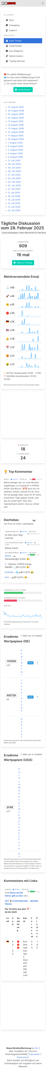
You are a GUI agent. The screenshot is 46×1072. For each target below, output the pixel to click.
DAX (7, 577)
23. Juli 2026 (14, 182)
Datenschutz (23, 1057)
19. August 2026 (16, 114)
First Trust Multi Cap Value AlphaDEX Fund (19, 809)
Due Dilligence (15, 51)
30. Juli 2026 (14, 164)
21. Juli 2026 (14, 189)
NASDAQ (9, 572)
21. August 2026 (16, 107)
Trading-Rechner (16, 61)
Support (12, 30)
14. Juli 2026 (14, 203)
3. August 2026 (15, 157)
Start (11, 20)
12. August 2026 (16, 132)
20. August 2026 (16, 110)
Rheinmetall (22, 662)
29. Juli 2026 (14, 167)
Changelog (14, 25)
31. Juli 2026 (14, 160)
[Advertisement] (23, 415)
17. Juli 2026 (14, 192)
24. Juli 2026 (14, 178)
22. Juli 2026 (14, 185)
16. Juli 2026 (14, 196)
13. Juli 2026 (14, 207)
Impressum (34, 1054)
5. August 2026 (15, 150)
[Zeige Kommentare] (38, 663)
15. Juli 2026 (14, 199)
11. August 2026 (15, 135)
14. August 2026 (16, 125)
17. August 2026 (15, 121)
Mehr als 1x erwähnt (32, 635)
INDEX (8, 556)
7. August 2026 (15, 142)
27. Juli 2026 (14, 174)
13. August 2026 (16, 128)
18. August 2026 (16, 117)
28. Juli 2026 (14, 171)
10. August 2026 (16, 139)
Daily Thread (14, 40)
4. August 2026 (15, 153)
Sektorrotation (15, 56)
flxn (36, 1048)
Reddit (15, 479)
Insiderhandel (15, 46)
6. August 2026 (15, 146)
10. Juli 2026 (14, 210)
